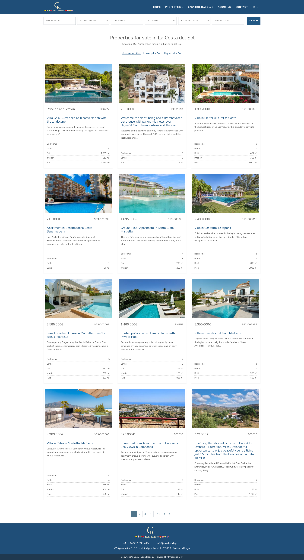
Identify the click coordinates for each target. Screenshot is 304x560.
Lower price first (152, 53)
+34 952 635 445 (138, 543)
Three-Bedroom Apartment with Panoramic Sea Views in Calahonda (150, 445)
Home (157, 7)
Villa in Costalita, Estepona (212, 228)
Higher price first (173, 53)
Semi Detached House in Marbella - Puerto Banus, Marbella (76, 335)
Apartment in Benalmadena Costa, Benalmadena (70, 230)
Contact (241, 7)
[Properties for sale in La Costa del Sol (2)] (164, 514)
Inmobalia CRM (175, 556)
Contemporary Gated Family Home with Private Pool (148, 335)
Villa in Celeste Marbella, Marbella (70, 443)
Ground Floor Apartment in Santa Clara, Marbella (147, 230)
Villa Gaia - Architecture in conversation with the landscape (77, 120)
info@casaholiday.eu (168, 543)
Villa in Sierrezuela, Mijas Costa (215, 118)
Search (253, 20)
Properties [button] (173, 7)
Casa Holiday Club (200, 7)
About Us (224, 7)
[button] (255, 7)
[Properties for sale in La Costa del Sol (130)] (170, 514)
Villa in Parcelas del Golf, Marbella (217, 333)
